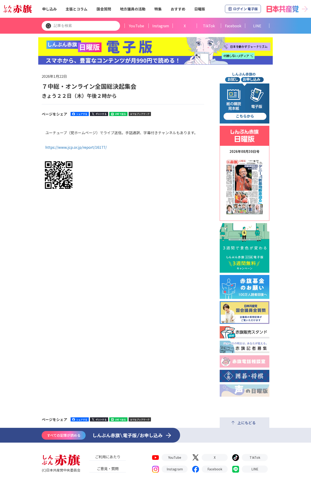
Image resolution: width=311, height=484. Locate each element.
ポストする (101, 114)
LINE (257, 25)
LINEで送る (120, 114)
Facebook (233, 25)
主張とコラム (76, 9)
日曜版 (199, 9)
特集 (158, 9)
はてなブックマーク (140, 114)
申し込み (49, 9)
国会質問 (104, 9)
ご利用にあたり (107, 456)
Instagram (160, 25)
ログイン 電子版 (245, 8)
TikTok (209, 25)
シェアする (81, 114)
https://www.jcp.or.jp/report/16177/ (76, 147)
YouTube (136, 25)
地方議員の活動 (132, 9)
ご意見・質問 (108, 468)
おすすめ (178, 9)
